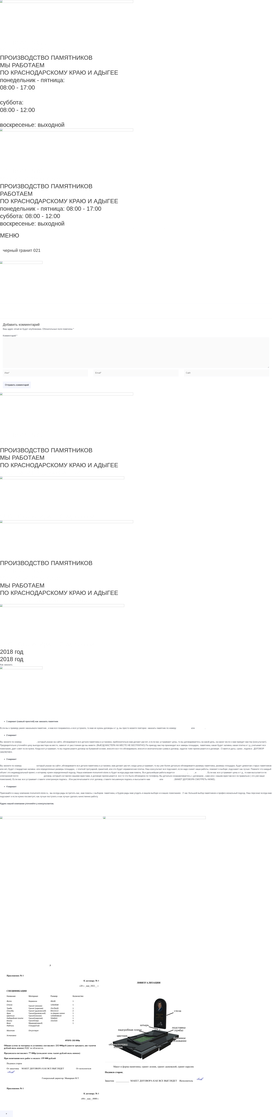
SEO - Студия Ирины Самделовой (47, 516)
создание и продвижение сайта (43, 472)
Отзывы (172, 228)
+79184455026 (184, 728)
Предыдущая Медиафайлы (19, 310)
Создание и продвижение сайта (43, 600)
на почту (155, 779)
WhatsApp (200, 728)
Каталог (108, 228)
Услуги (146, 228)
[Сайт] (226, 373)
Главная (99, 228)
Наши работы (135, 228)
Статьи (155, 228)
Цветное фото (121, 228)
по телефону (181, 772)
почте (191, 772)
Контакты (163, 228)
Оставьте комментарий (14, 255)
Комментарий (10, 335)
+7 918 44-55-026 (23, 42)
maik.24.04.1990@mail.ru (31, 776)
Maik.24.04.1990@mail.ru (33, 50)
